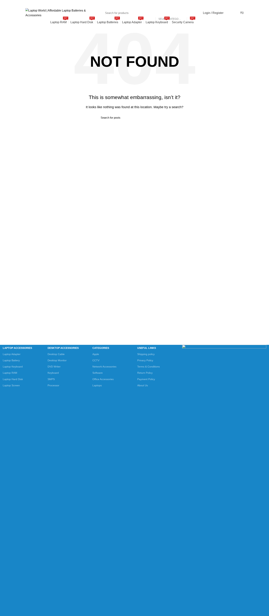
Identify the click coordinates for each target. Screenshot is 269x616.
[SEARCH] (191, 13)
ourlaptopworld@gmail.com (68, 3)
